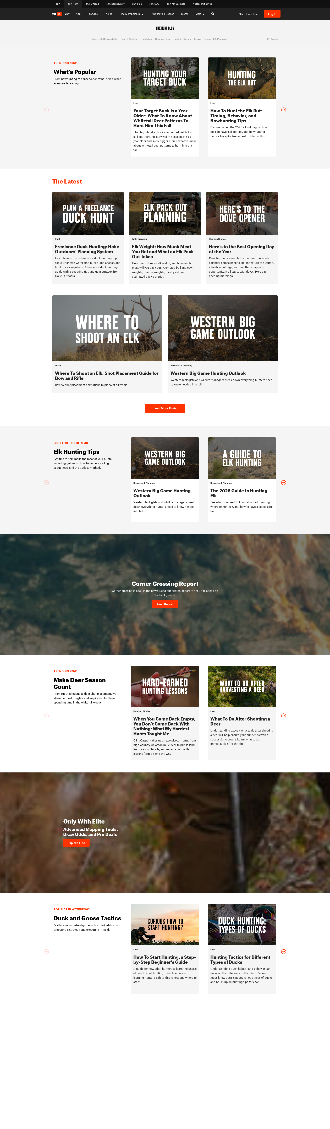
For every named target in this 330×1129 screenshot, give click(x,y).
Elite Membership (129, 13)
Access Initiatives (202, 3)
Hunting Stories (182, 39)
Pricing (108, 13)
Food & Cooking (129, 39)
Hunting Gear (162, 39)
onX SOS (154, 3)
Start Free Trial (248, 14)
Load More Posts (165, 408)
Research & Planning (215, 39)
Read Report (165, 604)
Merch (185, 13)
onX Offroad (92, 3)
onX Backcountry (115, 3)
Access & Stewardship (104, 39)
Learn (197, 39)
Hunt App (146, 39)
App (78, 13)
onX (58, 3)
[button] (272, 39)
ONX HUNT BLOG (165, 28)
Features (92, 13)
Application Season (163, 13)
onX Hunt (73, 3)
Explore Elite (76, 843)
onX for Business (176, 3)
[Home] (61, 14)
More (198, 13)
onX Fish (137, 3)
